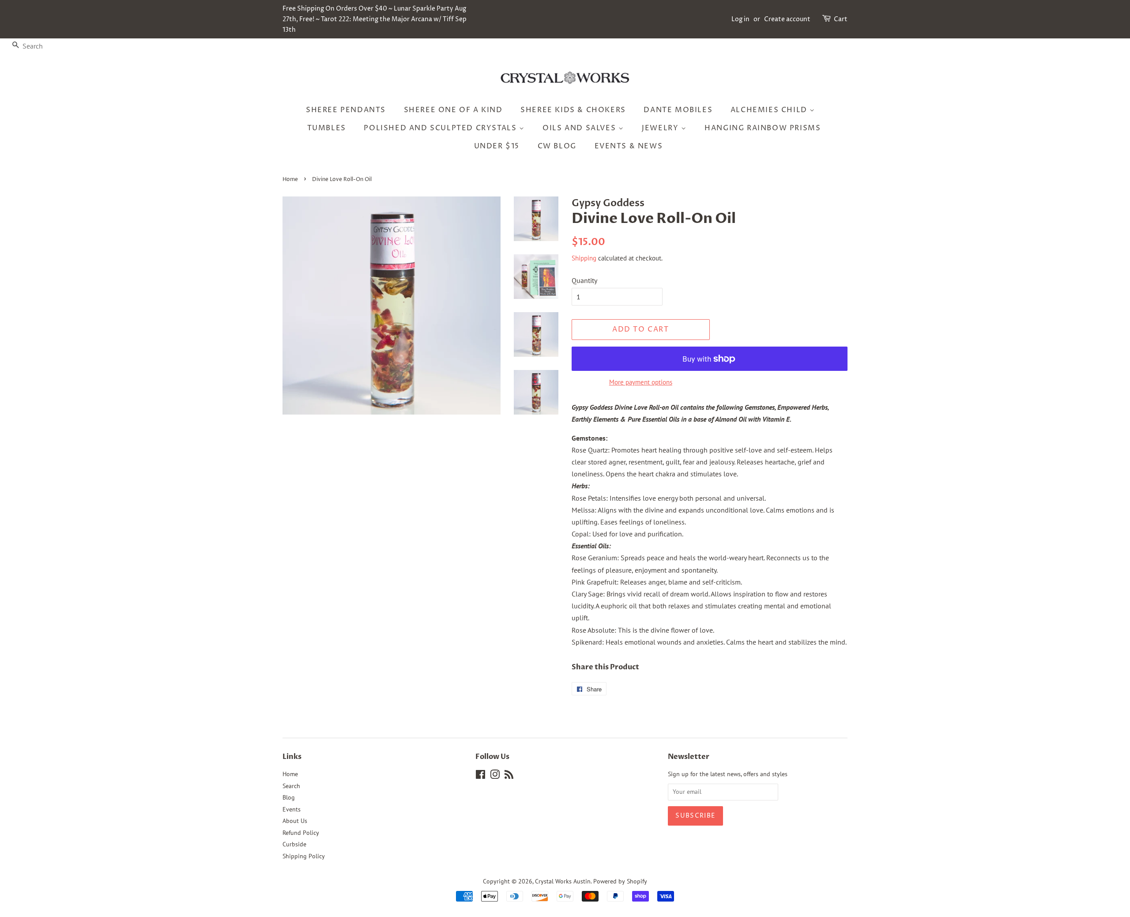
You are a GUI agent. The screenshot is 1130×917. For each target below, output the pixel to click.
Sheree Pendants (346, 110)
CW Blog (557, 146)
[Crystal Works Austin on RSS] (509, 776)
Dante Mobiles (678, 110)
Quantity (584, 280)
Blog (288, 797)
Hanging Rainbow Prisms (762, 128)
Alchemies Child (770, 110)
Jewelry (661, 128)
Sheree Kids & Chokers (573, 110)
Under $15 (497, 146)
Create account (787, 19)
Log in (740, 19)
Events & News (629, 146)
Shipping (584, 258)
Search (291, 786)
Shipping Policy (303, 856)
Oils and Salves (580, 128)
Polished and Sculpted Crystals (441, 128)
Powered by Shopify (620, 881)
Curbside (294, 844)
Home (290, 179)
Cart (841, 19)
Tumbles (326, 128)
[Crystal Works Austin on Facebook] (480, 776)
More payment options (640, 382)
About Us (294, 821)
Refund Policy (300, 833)
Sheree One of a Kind (453, 110)
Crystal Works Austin (563, 881)
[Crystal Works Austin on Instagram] (495, 776)
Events (291, 809)
